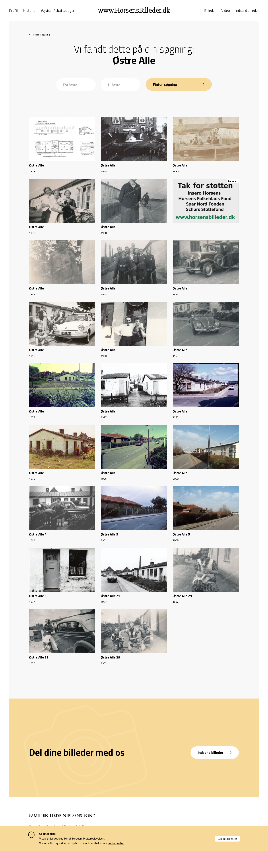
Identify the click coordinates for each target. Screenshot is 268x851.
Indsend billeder (247, 10)
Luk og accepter (227, 838)
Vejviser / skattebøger (58, 10)
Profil (13, 10)
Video (225, 10)
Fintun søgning (165, 84)
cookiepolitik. (116, 843)
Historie (29, 10)
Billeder (210, 10)
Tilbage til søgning (41, 35)
